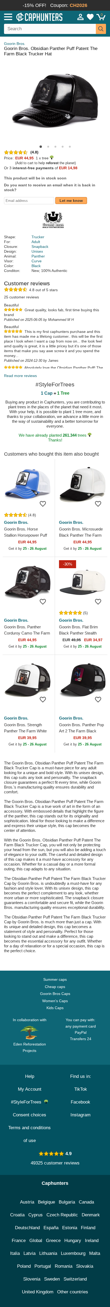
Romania (63, 1266)
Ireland (92, 1240)
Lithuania (48, 1253)
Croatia (17, 1214)
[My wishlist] (90, 17)
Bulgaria (67, 1202)
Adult (36, 242)
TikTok (80, 1089)
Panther (38, 256)
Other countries (72, 1291)
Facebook (80, 1102)
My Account (29, 1089)
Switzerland (75, 1279)
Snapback (40, 246)
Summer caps (55, 979)
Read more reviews (20, 376)
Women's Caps (55, 1001)
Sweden (52, 1279)
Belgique (46, 1202)
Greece (53, 1240)
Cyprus (35, 1214)
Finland (88, 1227)
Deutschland (27, 1227)
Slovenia (31, 1279)
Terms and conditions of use (29, 1134)
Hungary (72, 1240)
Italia (15, 1253)
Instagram (80, 1114)
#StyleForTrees (27, 1102)
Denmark (91, 1214)
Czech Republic (62, 1214)
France (19, 1240)
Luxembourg (73, 1253)
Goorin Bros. (14, 43)
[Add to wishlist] (43, 504)
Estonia (69, 1227)
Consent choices (29, 1114)
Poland (24, 1266)
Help (29, 1076)
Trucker (38, 237)
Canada (86, 1202)
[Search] (101, 29)
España (51, 1227)
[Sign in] (80, 17)
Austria (27, 1202)
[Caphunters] (32, 16)
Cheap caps (55, 987)
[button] (41, 146)
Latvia (29, 1253)
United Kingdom (37, 1291)
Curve (37, 261)
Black (36, 266)
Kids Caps (55, 1008)
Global (35, 1240)
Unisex (37, 251)
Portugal (42, 1266)
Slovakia (84, 1266)
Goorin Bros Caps (55, 993)
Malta (94, 1253)
